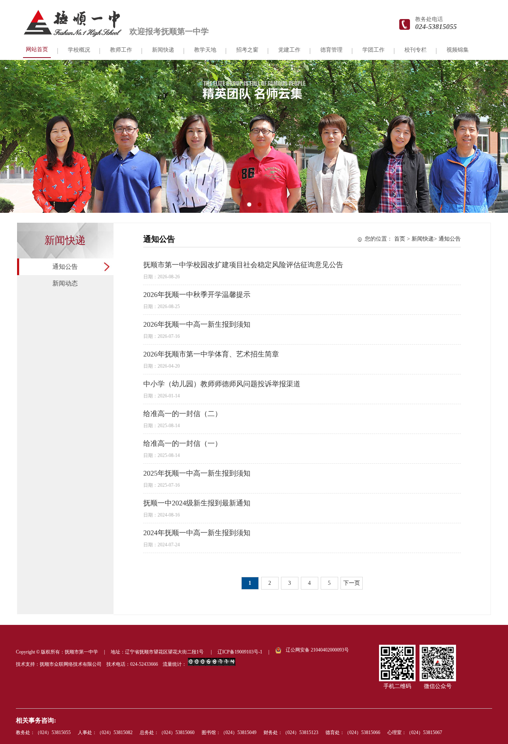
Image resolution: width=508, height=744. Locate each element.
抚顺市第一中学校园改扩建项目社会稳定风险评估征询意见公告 (243, 265)
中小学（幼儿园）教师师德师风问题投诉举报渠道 (221, 384)
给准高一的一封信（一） (182, 443)
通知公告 (65, 266)
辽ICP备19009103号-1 (239, 652)
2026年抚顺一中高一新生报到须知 (196, 324)
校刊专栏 (415, 50)
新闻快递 (423, 239)
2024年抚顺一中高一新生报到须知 (196, 533)
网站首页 (37, 49)
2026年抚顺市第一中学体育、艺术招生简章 (211, 354)
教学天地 (205, 50)
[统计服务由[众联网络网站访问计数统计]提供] (211, 664)
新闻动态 (65, 283)
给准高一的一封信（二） (182, 414)
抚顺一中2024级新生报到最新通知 (196, 503)
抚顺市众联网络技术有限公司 (71, 664)
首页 (399, 239)
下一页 (351, 583)
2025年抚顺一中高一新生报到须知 (196, 473)
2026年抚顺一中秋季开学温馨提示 (196, 295)
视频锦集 (457, 50)
